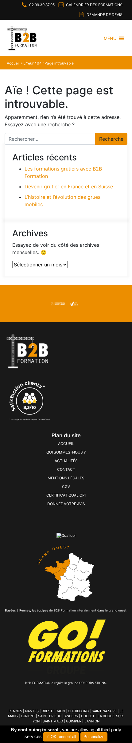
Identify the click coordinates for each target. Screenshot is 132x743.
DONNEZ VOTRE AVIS (66, 503)
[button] (110, 38)
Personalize (93, 736)
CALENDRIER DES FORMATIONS (94, 4)
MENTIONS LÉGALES (66, 478)
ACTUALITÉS (66, 460)
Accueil (13, 63)
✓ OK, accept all (61, 736)
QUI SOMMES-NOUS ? (66, 452)
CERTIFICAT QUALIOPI (66, 495)
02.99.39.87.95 (42, 4)
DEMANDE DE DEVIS (104, 14)
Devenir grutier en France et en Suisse (69, 186)
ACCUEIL (66, 443)
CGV (66, 486)
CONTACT (66, 469)
